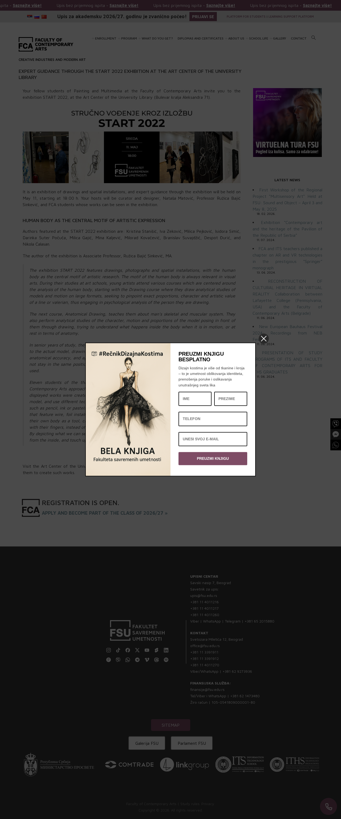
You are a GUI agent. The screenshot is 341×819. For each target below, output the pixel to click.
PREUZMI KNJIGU (213, 458)
